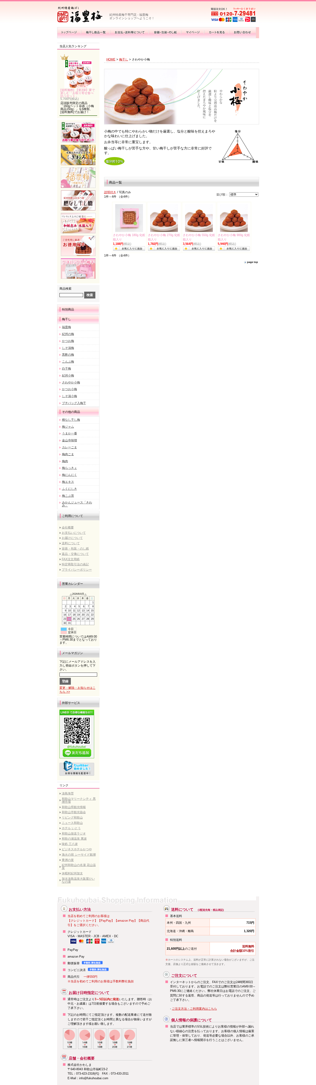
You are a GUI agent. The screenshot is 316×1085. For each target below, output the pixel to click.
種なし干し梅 (71, 419)
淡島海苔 (68, 793)
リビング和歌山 (72, 817)
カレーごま (69, 447)
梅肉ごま (68, 454)
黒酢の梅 (68, 354)
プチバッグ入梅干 (74, 403)
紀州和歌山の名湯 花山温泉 (79, 866)
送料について (71, 543)
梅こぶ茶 (68, 495)
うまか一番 (69, 433)
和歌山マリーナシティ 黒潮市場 (79, 800)
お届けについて (72, 538)
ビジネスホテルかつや (77, 849)
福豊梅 (66, 327)
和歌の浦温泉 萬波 (74, 838)
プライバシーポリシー (77, 569)
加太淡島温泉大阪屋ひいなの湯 (78, 880)
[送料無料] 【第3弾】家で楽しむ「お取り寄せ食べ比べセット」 (77, 93)
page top (252, 262)
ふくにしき (69, 488)
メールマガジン (72, 653)
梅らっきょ (69, 468)
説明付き (110, 192)
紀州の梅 (68, 334)
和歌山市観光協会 (74, 812)
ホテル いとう (71, 828)
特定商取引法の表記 (75, 564)
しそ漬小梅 (69, 396)
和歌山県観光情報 (74, 807)
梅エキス (68, 482)
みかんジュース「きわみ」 (77, 504)
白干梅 (66, 368)
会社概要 (68, 527)
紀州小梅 (68, 375)
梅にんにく (69, 475)
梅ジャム (68, 426)
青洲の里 (68, 860)
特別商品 (68, 309)
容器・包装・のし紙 (75, 548)
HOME (110, 59)
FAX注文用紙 (71, 559)
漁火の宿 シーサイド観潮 (79, 854)
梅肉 (65, 461)
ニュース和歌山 (72, 823)
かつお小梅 (69, 389)
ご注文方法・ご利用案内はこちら (194, 1008)
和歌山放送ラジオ (74, 833)
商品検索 (65, 288)
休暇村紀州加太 (72, 873)
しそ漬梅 (68, 348)
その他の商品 (71, 412)
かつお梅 (68, 341)
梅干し (66, 319)
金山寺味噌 (69, 440)
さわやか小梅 (71, 382)
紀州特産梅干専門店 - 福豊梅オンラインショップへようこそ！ (132, 16)
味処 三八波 (70, 844)
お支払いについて (74, 533)
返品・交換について (75, 554)
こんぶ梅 (68, 361)
